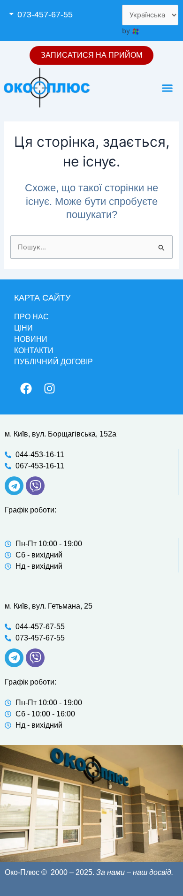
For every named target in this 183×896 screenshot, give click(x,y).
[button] (48, 14)
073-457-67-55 (45, 14)
